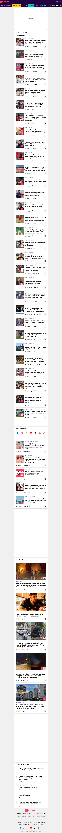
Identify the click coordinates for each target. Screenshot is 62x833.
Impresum (25, 822)
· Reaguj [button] (30, 59)
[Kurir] (18, 817)
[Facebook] (18, 433)
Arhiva (38, 423)
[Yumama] (34, 819)
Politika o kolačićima (24, 824)
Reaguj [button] (28, 46)
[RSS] (44, 433)
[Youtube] (31, 433)
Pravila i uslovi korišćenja (39, 822)
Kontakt (30, 822)
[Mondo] (4, 2)
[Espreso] (24, 817)
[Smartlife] (21, 819)
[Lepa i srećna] (43, 817)
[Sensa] (27, 819)
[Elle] (29, 817)
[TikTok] (35, 433)
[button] (35, 46)
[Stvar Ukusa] (40, 819)
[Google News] (40, 433)
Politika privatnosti (38, 824)
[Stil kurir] (33, 817)
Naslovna (18, 32)
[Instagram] (22, 433)
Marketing (19, 822)
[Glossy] (38, 817)
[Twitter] (26, 433)
